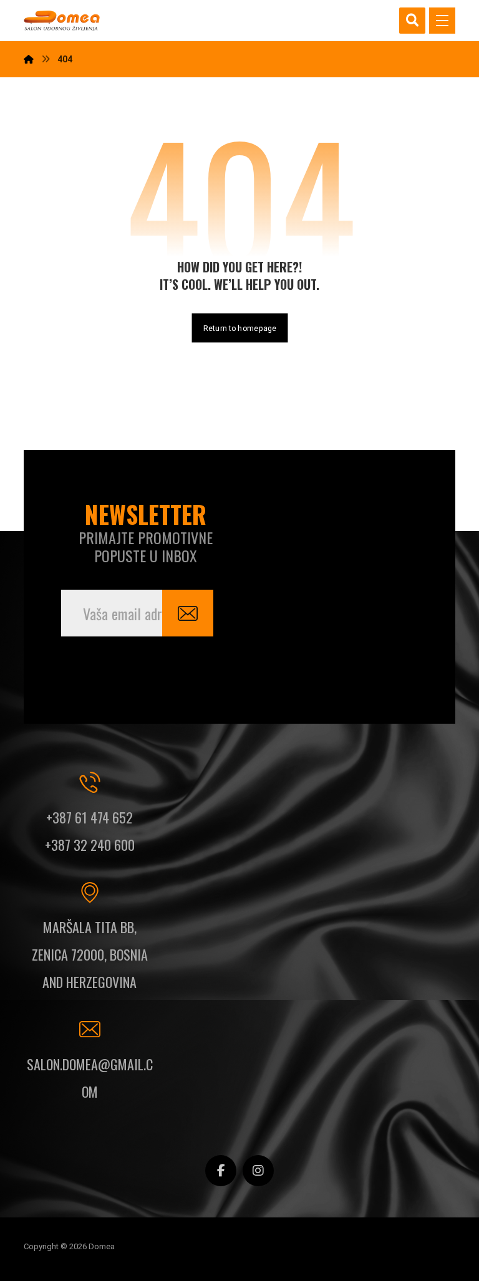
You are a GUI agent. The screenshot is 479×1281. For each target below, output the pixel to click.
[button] (442, 20)
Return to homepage (239, 328)
